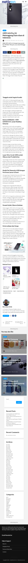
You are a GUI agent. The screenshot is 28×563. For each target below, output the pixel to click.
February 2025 (9, 467)
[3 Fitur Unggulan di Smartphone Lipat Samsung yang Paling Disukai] (14, 385)
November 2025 (9, 455)
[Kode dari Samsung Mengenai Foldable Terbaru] (14, 343)
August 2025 (8, 459)
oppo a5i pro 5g (20, 291)
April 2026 (8, 448)
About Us (4, 543)
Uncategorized (9, 517)
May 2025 (8, 463)
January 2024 (8, 484)
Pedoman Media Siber (7, 549)
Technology (8, 513)
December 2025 (9, 454)
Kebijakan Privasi (6, 546)
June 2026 (8, 446)
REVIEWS (8, 510)
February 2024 (9, 482)
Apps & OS (8, 498)
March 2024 (8, 481)
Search (7, 399)
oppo (14, 291)
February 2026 (9, 451)
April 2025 (8, 464)
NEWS (7, 509)
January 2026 (8, 452)
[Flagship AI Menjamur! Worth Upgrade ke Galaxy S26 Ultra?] (14, 364)
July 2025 (8, 460)
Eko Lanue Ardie (7, 40)
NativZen (15, 560)
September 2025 (9, 457)
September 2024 (9, 473)
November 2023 (9, 486)
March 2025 (8, 465)
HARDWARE (8, 505)
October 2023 (9, 488)
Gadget (4, 30)
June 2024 (8, 477)
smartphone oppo (7, 293)
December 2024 (9, 469)
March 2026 (8, 450)
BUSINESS (8, 500)
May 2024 (8, 478)
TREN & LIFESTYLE (9, 515)
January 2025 (8, 468)
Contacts (4, 551)
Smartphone (8, 511)
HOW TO (8, 506)
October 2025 (9, 456)
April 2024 (8, 480)
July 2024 (8, 476)
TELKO (7, 514)
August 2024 (8, 474)
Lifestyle (8, 507)
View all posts (6, 315)
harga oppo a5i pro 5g (7, 291)
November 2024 (9, 471)
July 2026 (8, 444)
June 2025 (8, 461)
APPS (7, 497)
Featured (8, 501)
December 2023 (9, 485)
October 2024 (9, 472)
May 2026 (8, 447)
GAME (7, 503)
